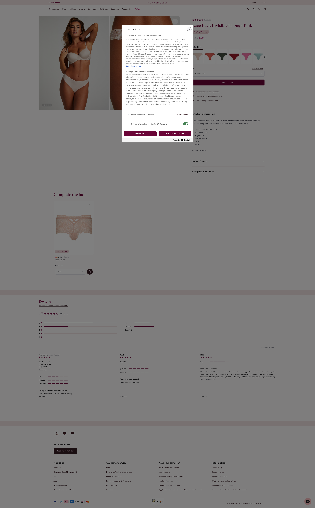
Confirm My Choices (175, 134)
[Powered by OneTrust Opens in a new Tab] (182, 140)
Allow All (140, 134)
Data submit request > (134, 66)
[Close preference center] (189, 29)
